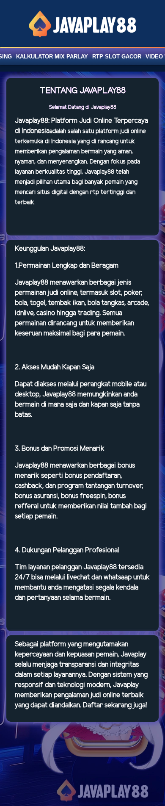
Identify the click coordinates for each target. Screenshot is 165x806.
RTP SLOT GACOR (116, 56)
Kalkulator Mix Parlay (52, 56)
